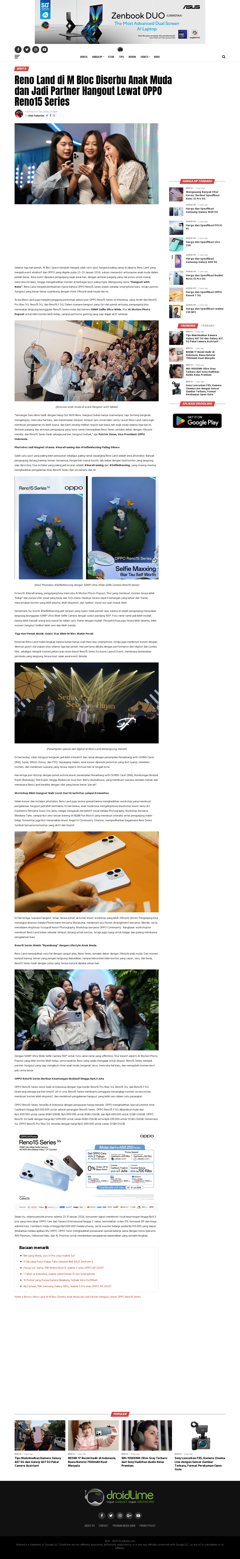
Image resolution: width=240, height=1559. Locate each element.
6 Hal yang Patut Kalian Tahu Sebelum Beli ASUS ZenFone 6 (58, 1262)
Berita (83, 56)
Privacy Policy (147, 1525)
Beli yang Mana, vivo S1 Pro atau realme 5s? (49, 1256)
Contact (103, 1525)
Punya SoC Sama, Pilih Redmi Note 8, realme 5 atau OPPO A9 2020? (64, 1268)
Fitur (111, 56)
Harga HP (97, 56)
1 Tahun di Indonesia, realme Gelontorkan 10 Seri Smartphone (59, 1274)
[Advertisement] (86, 235)
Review (132, 56)
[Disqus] (87, 1354)
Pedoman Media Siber (124, 1525)
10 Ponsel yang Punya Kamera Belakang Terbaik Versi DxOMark (60, 1280)
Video (157, 56)
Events (144, 56)
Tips (121, 56)
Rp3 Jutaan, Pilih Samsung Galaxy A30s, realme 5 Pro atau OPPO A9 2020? (67, 1286)
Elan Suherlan (36, 116)
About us (90, 1525)
